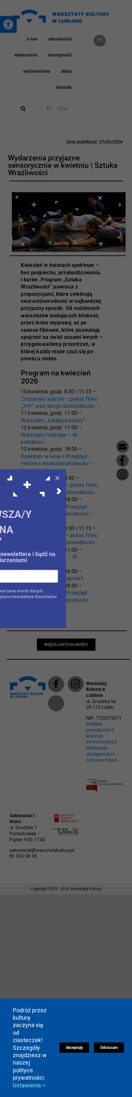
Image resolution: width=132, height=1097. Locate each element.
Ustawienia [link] (27, 1085)
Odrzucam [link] (109, 1047)
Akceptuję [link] (74, 1047)
